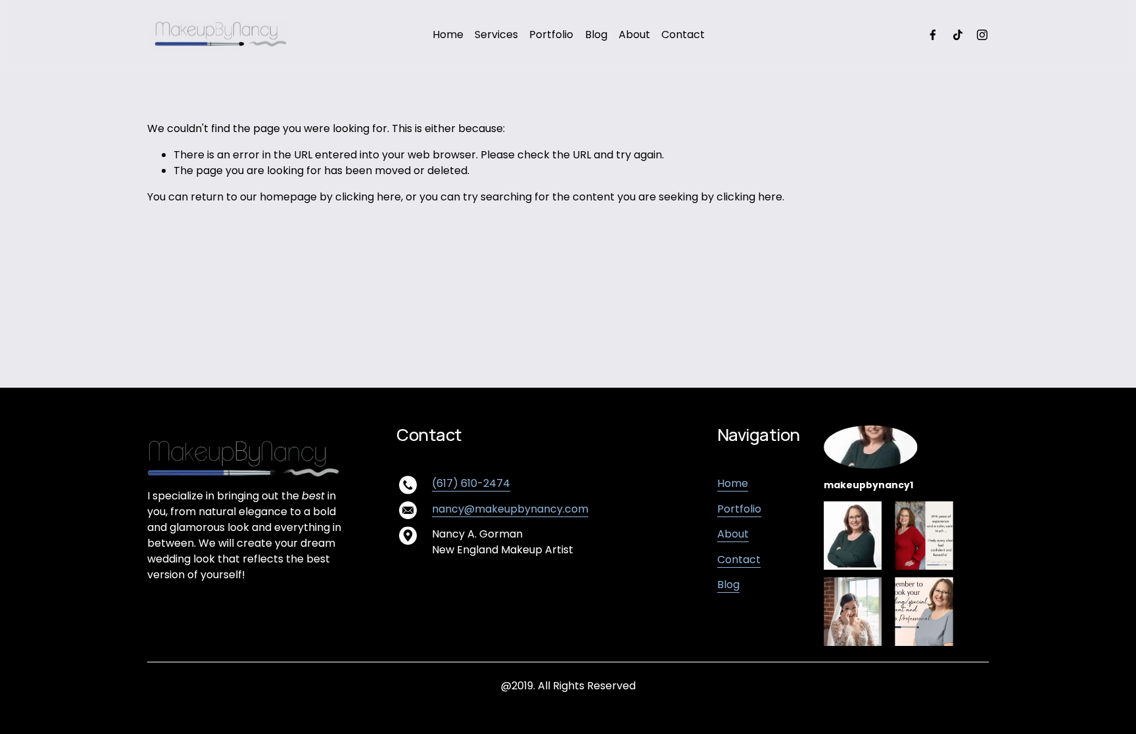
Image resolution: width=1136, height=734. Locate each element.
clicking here (368, 196)
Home (448, 34)
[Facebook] (932, 34)
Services (496, 34)
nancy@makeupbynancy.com (510, 508)
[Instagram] (982, 34)
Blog (596, 34)
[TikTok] (957, 34)
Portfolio (551, 34)
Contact (683, 34)
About (634, 34)
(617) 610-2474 (471, 483)
